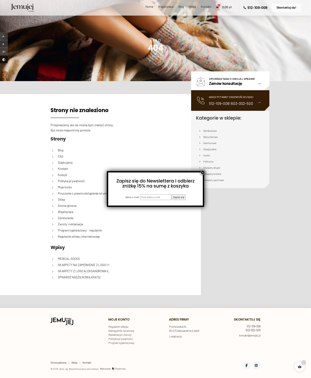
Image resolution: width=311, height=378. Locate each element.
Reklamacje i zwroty (120, 334)
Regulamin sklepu (118, 326)
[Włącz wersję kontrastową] (4, 59)
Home (149, 6)
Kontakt (206, 6)
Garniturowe (209, 143)
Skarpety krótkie (212, 173)
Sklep (192, 6)
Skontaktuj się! (286, 7)
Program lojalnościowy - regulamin (80, 230)
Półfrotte (208, 161)
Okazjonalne (209, 149)
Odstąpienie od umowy (121, 330)
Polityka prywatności (120, 338)
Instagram (256, 365)
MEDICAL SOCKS (69, 259)
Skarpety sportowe (213, 180)
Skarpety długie (211, 167)
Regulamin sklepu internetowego (79, 236)
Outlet (206, 155)
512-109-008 (257, 7)
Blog (181, 6)
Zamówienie (65, 218)
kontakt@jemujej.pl (249, 335)
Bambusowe (210, 130)
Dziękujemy (65, 162)
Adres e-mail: (132, 197)
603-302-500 (242, 103)
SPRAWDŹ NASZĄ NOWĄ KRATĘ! (79, 277)
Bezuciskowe (210, 136)
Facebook (246, 365)
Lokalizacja (175, 336)
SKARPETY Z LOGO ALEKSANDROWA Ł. (84, 271)
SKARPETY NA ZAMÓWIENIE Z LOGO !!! (83, 265)
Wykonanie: (113, 368)
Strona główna (58, 362)
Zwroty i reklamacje (70, 224)
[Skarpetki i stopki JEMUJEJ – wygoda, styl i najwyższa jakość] (23, 7)
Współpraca (165, 6)
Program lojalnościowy (121, 342)
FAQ (60, 156)
